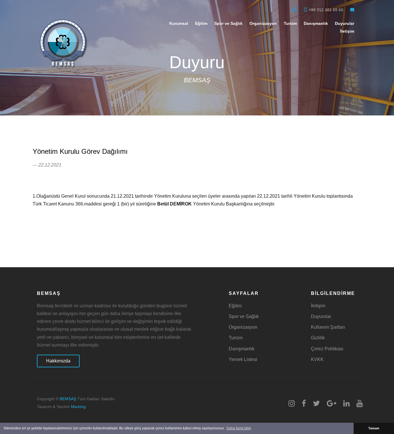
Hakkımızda (58, 360)
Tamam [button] (373, 428)
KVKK (317, 359)
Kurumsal (178, 23)
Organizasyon (263, 23)
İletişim (347, 31)
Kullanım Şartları (328, 327)
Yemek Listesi (243, 359)
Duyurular (321, 316)
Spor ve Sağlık (228, 23)
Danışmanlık (316, 23)
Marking (78, 407)
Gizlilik (318, 337)
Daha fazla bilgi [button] (238, 428)
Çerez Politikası (327, 348)
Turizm (290, 23)
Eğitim (201, 23)
